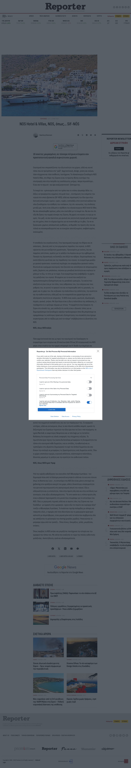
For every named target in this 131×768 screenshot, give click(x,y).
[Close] (99, 351)
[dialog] (65, 384)
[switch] (89, 382)
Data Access (65, 416)
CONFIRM (51, 409)
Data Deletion (55, 416)
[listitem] (65, 378)
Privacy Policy (76, 416)
